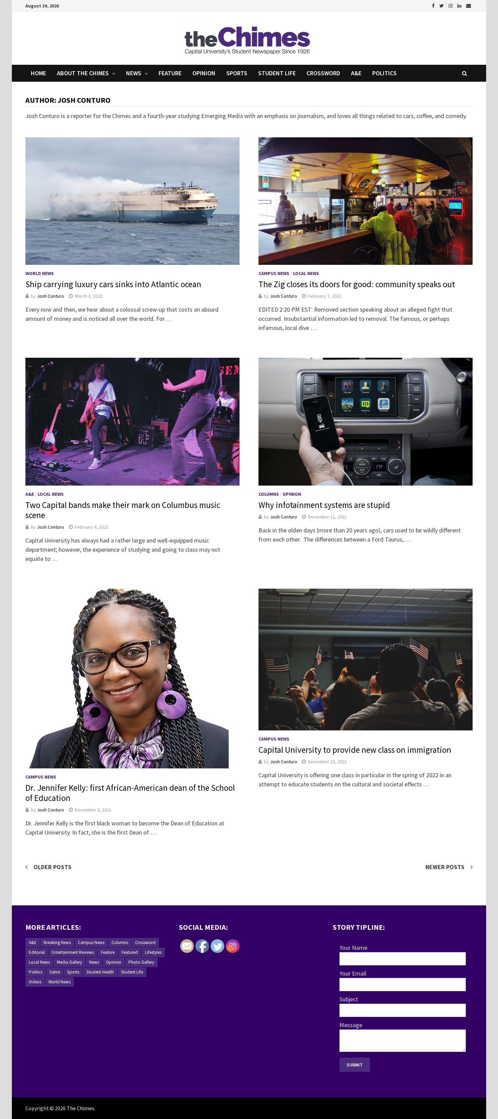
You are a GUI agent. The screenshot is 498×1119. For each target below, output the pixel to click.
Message (350, 1025)
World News (39, 273)
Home (38, 73)
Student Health (100, 972)
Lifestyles (153, 952)
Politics (384, 73)
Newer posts (445, 867)
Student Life (277, 73)
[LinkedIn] (460, 5)
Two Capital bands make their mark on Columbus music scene (122, 510)
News (133, 73)
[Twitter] (442, 5)
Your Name (353, 947)
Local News (306, 273)
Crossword (323, 73)
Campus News (273, 273)
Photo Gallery (141, 962)
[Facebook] (434, 5)
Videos (35, 982)
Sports (236, 73)
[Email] (468, 5)
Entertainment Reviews (73, 952)
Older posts (52, 867)
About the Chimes (83, 73)
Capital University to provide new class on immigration (354, 749)
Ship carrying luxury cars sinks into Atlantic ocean (113, 284)
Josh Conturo (50, 296)
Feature (170, 73)
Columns (268, 494)
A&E (356, 73)
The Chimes (80, 1108)
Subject (348, 999)
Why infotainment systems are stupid (324, 504)
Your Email (352, 973)
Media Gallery (69, 962)
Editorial (37, 952)
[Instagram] (451, 5)
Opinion (203, 73)
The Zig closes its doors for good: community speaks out (356, 284)
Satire (54, 972)
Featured (130, 952)
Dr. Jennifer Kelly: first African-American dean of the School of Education (130, 792)
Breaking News (57, 942)
